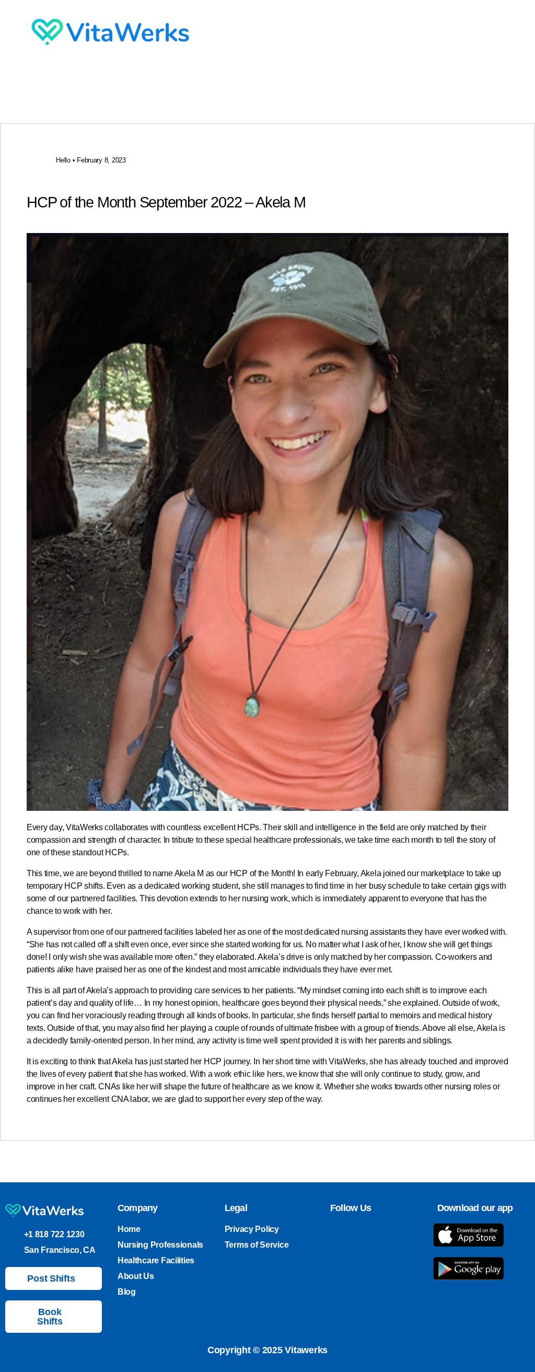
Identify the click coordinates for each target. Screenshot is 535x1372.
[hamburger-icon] (384, 33)
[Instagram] (352, 1231)
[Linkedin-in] (370, 1231)
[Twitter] (334, 1231)
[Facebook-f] (389, 1231)
